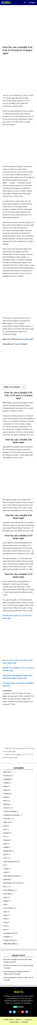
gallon (6, 844)
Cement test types (10, 811)
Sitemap (25, 1022)
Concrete (7, 818)
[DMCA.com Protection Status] (18, 1007)
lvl (4, 865)
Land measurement (10, 861)
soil (5, 904)
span (5, 912)
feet (5, 836)
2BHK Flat (7, 772)
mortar (6, 869)
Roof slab (7, 894)
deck (5, 826)
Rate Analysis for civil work (13, 883)
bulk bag (6, 804)
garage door (8, 851)
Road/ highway (9, 890)
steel (5, 919)
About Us (18, 1020)
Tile (5, 926)
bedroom (7, 793)
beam (5, 790)
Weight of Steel (9, 940)
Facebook (25, 339)
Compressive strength (11, 815)
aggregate (7, 779)
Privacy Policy (14, 1022)
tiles (5, 929)
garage (6, 847)
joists (5, 858)
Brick (5, 801)
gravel (6, 854)
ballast (6, 786)
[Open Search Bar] (24, 2)
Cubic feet (7, 822)
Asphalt (6, 783)
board (5, 797)
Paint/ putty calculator (11, 876)
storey (6, 922)
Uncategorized (9, 933)
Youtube (17, 344)
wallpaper (7, 937)
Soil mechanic (8, 908)
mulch (6, 872)
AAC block (7, 775)
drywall (6, 833)
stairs (5, 915)
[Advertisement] (18, 23)
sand (5, 897)
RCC (5, 887)
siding (6, 901)
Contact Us (28, 1020)
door (5, 829)
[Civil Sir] (6, 2)
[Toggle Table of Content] (23, 387)
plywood (6, 879)
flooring (6, 840)
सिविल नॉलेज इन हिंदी (9, 944)
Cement (6, 808)
